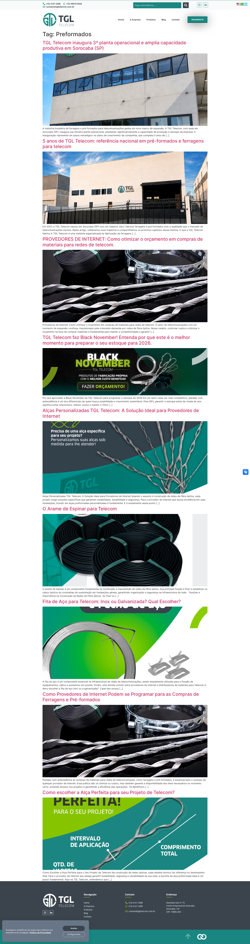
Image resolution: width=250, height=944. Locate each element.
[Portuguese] (242, 3)
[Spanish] (246, 3)
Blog (163, 19)
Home (121, 19)
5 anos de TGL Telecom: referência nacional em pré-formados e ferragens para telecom (123, 143)
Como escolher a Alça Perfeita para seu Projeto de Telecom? (109, 792)
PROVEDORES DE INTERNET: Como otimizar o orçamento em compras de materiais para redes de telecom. (123, 241)
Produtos (151, 19)
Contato (176, 19)
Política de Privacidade (40, 932)
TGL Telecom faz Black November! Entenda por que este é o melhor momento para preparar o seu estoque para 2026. (116, 340)
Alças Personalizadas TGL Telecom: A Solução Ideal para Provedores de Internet (121, 413)
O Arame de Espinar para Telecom (80, 509)
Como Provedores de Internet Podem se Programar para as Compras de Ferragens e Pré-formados (121, 696)
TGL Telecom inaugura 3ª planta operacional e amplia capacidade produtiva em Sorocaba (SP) (114, 45)
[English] (238, 3)
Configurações (73, 934)
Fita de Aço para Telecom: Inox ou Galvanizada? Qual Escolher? (112, 601)
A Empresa (135, 19)
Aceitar (73, 928)
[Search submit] (186, 5)
